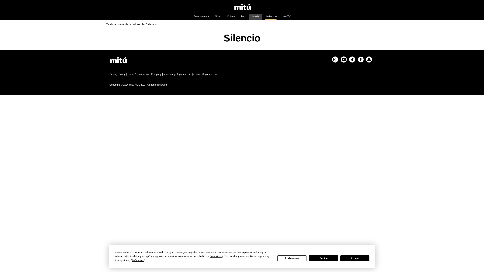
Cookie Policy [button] (216, 256)
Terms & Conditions (138, 74)
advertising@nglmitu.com (177, 74)
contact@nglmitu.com (205, 74)
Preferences (292, 258)
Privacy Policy (117, 74)
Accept (355, 258)
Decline (323, 258)
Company (156, 74)
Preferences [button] (138, 260)
